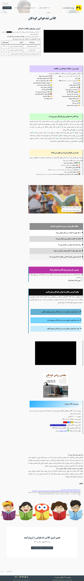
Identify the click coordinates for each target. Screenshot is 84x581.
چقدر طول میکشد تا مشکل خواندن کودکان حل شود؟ (67, 251)
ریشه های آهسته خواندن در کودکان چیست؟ (69, 245)
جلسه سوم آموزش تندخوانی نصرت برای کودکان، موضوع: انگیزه (63, 329)
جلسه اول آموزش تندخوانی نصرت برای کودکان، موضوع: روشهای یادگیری (60, 312)
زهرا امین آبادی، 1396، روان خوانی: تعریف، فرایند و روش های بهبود (71, 489)
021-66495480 (7, 7)
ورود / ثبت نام (5, 3)
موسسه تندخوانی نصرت (68, 7)
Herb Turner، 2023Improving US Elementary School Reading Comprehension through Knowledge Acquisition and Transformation (56, 491)
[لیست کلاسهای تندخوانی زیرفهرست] (38, 7)
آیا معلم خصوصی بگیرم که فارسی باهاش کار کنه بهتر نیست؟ (65, 257)
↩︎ (61, 489)
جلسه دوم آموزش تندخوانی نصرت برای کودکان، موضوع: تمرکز (63, 320)
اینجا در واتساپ (63, 431)
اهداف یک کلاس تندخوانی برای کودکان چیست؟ (68, 239)
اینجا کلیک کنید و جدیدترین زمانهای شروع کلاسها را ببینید (42, 547)
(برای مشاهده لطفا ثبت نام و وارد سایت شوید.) (56, 313)
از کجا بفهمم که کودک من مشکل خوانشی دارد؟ (68, 233)
